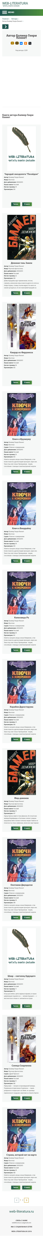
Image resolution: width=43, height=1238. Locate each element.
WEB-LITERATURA (15, 4)
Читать (15, 204)
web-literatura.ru (21, 1211)
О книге (27, 204)
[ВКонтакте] (21, 43)
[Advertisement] (21, 78)
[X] (30, 43)
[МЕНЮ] (4, 12)
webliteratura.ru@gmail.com (21, 1223)
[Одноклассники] (25, 43)
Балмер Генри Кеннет (16, 177)
